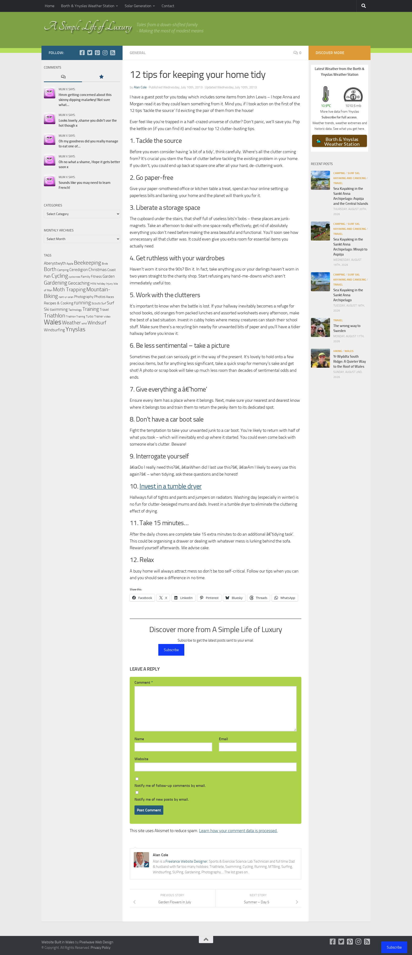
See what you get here (348, 129)
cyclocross (74, 276)
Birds (105, 263)
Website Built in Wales (57, 942)
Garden (109, 276)
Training (90, 309)
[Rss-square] (112, 52)
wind (84, 323)
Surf (103, 303)
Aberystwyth (55, 263)
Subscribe (171, 650)
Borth (50, 269)
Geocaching (79, 283)
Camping (63, 270)
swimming (59, 309)
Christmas (97, 269)
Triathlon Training (75, 316)
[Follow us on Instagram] (105, 52)
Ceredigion (78, 269)
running (82, 303)
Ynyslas (75, 329)
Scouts (96, 303)
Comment (143, 682)
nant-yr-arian (66, 297)
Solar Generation (138, 6)
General (138, 52)
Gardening (55, 282)
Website (141, 759)
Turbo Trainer (94, 316)
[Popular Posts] (101, 77)
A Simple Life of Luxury (87, 26)
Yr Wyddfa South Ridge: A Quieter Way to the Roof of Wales (349, 361)
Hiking (337, 351)
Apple (70, 263)
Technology (75, 310)
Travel (104, 309)
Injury (109, 283)
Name (139, 739)
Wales (52, 322)
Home (49, 6)
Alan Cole (140, 87)
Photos (99, 296)
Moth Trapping (69, 289)
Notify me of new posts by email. (161, 799)
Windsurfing (54, 329)
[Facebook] (82, 52)
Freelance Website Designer (186, 861)
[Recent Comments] (63, 77)
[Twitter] (90, 52)
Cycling (60, 275)
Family (85, 277)
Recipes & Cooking (58, 303)
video (107, 316)
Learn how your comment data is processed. (238, 830)
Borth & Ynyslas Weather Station (87, 6)
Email (223, 739)
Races (110, 297)
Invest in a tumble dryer (170, 486)
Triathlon (54, 315)
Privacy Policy (100, 947)
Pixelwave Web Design (96, 942)
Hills (93, 283)
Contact (168, 6)
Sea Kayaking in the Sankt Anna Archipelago (348, 295)
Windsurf (97, 323)
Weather (71, 323)
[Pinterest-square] (97, 52)
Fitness (96, 276)
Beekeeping (87, 262)
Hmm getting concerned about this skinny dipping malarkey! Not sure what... (85, 100)
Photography (83, 297)
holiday (101, 283)
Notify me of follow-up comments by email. (170, 785)
